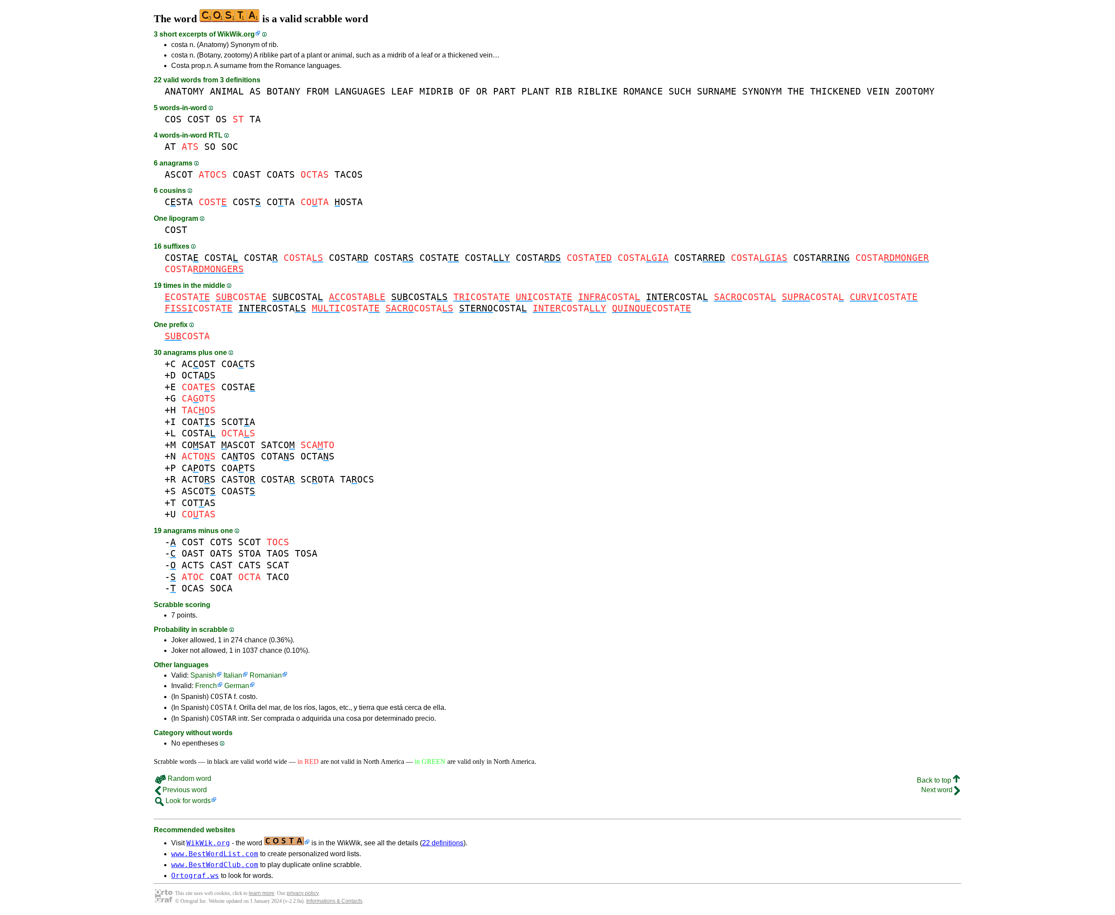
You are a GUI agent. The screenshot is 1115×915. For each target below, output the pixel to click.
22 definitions (442, 843)
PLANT (535, 91)
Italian (232, 675)
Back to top (935, 780)
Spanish (203, 675)
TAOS (278, 553)
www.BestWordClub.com (214, 865)
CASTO (238, 479)
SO (210, 146)
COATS (281, 174)
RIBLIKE (598, 91)
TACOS (348, 174)
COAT (221, 576)
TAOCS (357, 479)
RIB (563, 91)
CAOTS (199, 468)
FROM (317, 91)
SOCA (221, 588)
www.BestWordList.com (214, 854)
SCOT (249, 542)
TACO (278, 576)
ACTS (193, 565)
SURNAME (717, 91)
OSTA (348, 201)
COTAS (278, 456)
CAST (221, 565)
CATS (249, 565)
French (206, 685)
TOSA (306, 553)
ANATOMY (184, 91)
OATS (221, 553)
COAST (247, 174)
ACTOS (199, 479)
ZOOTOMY (915, 91)
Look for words (187, 800)
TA (255, 119)
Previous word (184, 789)
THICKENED (835, 91)
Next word (937, 789)
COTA (281, 201)
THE (795, 91)
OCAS (193, 588)
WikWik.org (236, 34)
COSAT (199, 444)
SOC (229, 146)
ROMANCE (643, 91)
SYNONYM (762, 91)
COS (173, 119)
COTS (221, 542)
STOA (249, 553)
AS (255, 91)
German (236, 685)
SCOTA (238, 421)
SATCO (278, 444)
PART (504, 91)
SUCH (680, 91)
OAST (193, 553)
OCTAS (199, 375)
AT (170, 146)
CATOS (238, 456)
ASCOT (179, 174)
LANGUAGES (359, 91)
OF (464, 91)
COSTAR (223, 718)
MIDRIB (436, 91)
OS (221, 119)
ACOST (199, 363)
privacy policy (303, 893)
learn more (261, 893)
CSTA (179, 201)
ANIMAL (227, 91)
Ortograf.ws (195, 875)
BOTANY (284, 91)
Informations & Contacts (334, 901)
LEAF (402, 91)
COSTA (182, 257)
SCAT (278, 565)
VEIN (878, 91)
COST (198, 119)
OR (481, 91)
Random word (188, 778)
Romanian (266, 675)
